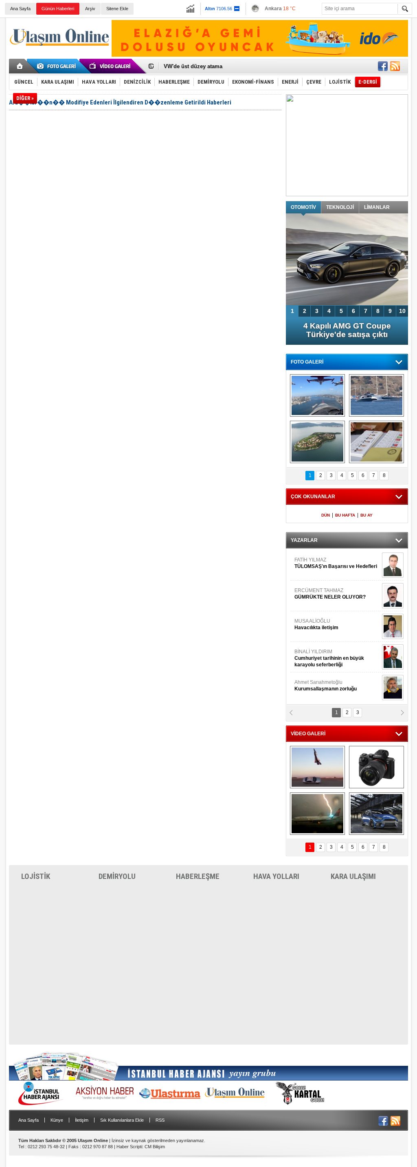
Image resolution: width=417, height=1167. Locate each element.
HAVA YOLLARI (276, 876)
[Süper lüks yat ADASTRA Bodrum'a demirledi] (376, 395)
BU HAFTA (345, 515)
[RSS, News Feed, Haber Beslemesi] (395, 66)
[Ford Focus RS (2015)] (376, 813)
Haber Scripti (129, 1146)
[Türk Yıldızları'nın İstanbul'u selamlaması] (317, 395)
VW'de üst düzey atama (193, 66)
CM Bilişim (155, 1146)
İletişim (81, 1120)
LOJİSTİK (35, 876)
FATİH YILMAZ (335, 563)
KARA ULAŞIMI (353, 876)
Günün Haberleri (58, 8)
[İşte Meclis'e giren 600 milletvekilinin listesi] (376, 442)
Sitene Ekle (117, 8)
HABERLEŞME (197, 876)
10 (402, 311)
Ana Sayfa (20, 8)
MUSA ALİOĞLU (316, 624)
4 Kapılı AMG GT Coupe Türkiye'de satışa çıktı (347, 330)
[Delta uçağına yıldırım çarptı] (317, 813)
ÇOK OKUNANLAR (313, 496)
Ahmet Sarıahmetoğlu (325, 685)
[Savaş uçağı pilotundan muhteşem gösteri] (317, 767)
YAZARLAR (304, 540)
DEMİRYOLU (117, 876)
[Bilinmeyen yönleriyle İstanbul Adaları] (317, 442)
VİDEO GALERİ (308, 734)
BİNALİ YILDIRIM (329, 658)
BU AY (366, 515)
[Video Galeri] (110, 66)
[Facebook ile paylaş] (383, 66)
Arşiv (90, 8)
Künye (56, 1120)
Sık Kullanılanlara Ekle (122, 1120)
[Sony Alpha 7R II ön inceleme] (376, 767)
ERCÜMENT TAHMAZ (330, 594)
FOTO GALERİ (307, 362)
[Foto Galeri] (57, 66)
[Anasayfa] (20, 66)
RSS (160, 1120)
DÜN (325, 515)
